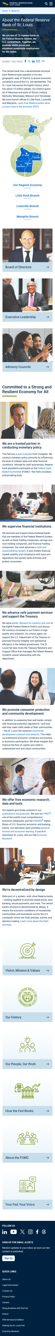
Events (5, 1314)
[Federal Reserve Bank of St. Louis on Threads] (44, 1233)
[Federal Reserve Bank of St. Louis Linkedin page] (4, 1233)
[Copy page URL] (42, 61)
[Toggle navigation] (51, 3)
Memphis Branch (28, 216)
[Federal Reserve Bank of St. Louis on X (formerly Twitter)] (22, 1233)
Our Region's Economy (27, 185)
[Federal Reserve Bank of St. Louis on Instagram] (30, 1233)
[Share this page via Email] (37, 61)
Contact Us (7, 1291)
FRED (47, 813)
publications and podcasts (16, 813)
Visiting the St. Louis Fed (13, 1325)
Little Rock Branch (27, 195)
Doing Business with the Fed (15, 1308)
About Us (15, 11)
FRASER (38, 820)
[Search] (46, 3)
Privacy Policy (8, 1296)
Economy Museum (10, 1331)
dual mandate (24, 454)
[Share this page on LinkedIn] (32, 61)
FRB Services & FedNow (13, 1320)
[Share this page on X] (28, 61)
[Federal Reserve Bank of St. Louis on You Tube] (13, 1233)
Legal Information (10, 1285)
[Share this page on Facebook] (24, 61)
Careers (5, 1302)
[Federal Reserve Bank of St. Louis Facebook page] (37, 1233)
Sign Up (8, 1258)
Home (5, 11)
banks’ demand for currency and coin (31, 623)
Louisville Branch (27, 206)
